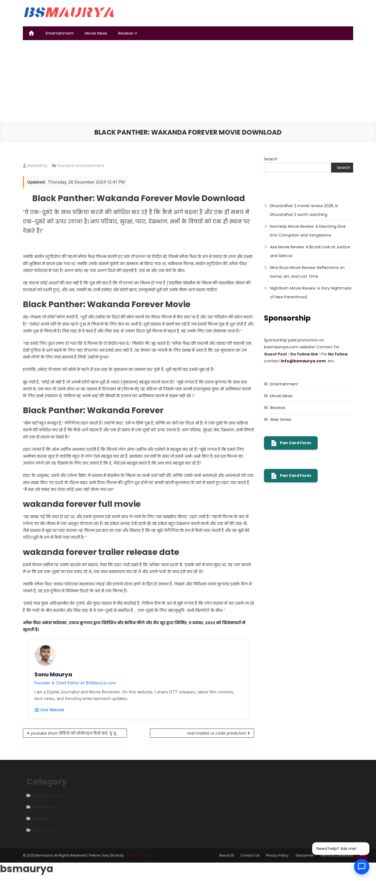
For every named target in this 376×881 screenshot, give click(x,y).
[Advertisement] (188, 81)
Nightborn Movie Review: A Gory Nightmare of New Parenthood (311, 292)
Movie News (96, 33)
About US (226, 855)
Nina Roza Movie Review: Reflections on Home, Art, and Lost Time (307, 272)
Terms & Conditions (336, 855)
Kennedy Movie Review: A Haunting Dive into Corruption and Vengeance (308, 231)
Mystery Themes (138, 855)
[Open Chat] (361, 866)
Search (270, 159)
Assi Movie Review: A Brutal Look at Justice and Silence (310, 251)
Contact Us (250, 855)
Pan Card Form (295, 443)
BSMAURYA (37, 165)
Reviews (125, 33)
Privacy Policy (277, 855)
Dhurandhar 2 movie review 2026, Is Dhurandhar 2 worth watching (304, 210)
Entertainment (60, 33)
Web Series (280, 419)
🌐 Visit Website (49, 709)
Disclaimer (305, 855)
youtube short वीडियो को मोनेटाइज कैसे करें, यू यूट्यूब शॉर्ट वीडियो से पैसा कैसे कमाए (79, 733)
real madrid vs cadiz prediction (216, 733)
